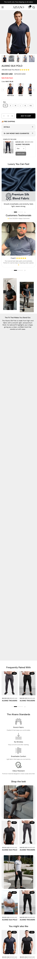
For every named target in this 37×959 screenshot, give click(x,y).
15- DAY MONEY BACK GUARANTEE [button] (16, 133)
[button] (33, 7)
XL (25, 105)
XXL (31, 105)
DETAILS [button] (7, 127)
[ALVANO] (18, 7)
